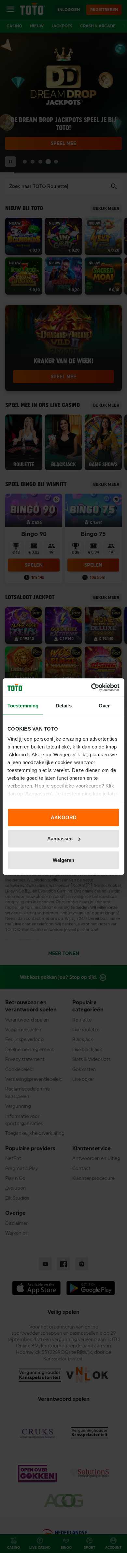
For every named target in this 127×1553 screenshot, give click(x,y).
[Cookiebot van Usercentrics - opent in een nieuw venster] (91, 687)
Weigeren (63, 860)
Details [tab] (64, 705)
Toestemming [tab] (22, 705)
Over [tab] (104, 705)
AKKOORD (64, 817)
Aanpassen (60, 838)
